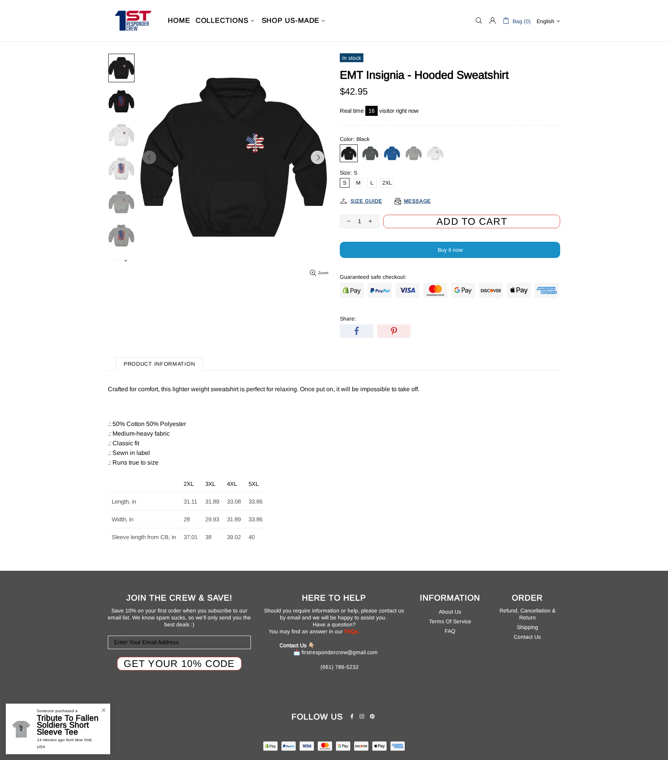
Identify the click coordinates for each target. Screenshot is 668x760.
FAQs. (352, 631)
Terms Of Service (450, 621)
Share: (348, 319)
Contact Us (527, 637)
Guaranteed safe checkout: (373, 277)
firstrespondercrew (133, 20)
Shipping (527, 627)
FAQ (450, 631)
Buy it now (450, 250)
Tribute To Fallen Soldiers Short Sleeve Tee (68, 724)
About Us (450, 612)
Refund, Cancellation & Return (527, 614)
